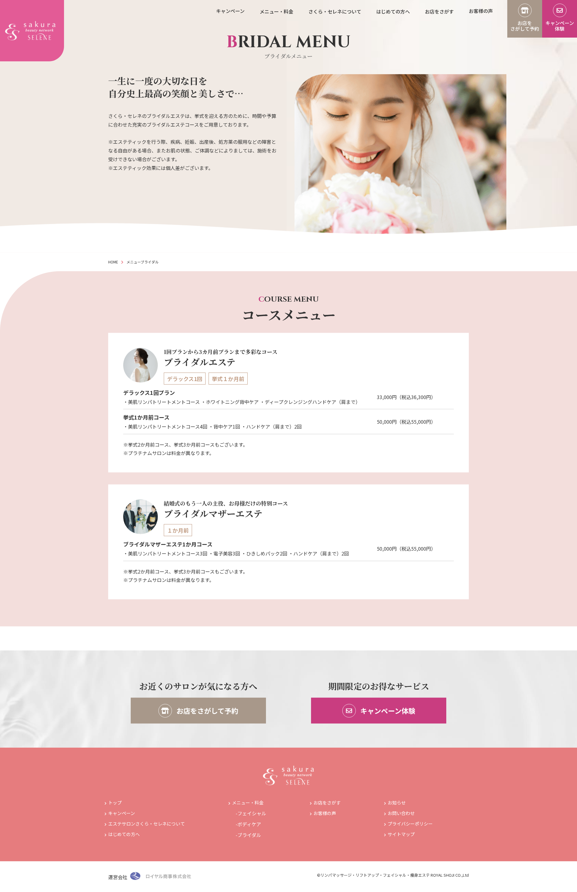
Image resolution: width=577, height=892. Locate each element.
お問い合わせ (401, 814)
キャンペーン (121, 814)
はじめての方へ (124, 835)
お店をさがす (326, 804)
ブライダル (249, 836)
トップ (115, 804)
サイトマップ (401, 835)
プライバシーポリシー (410, 825)
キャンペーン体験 (387, 712)
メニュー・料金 (248, 804)
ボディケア (249, 825)
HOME (113, 263)
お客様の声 (324, 814)
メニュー (134, 263)
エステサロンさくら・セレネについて (146, 825)
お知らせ (397, 804)
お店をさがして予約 (206, 712)
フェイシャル (251, 814)
